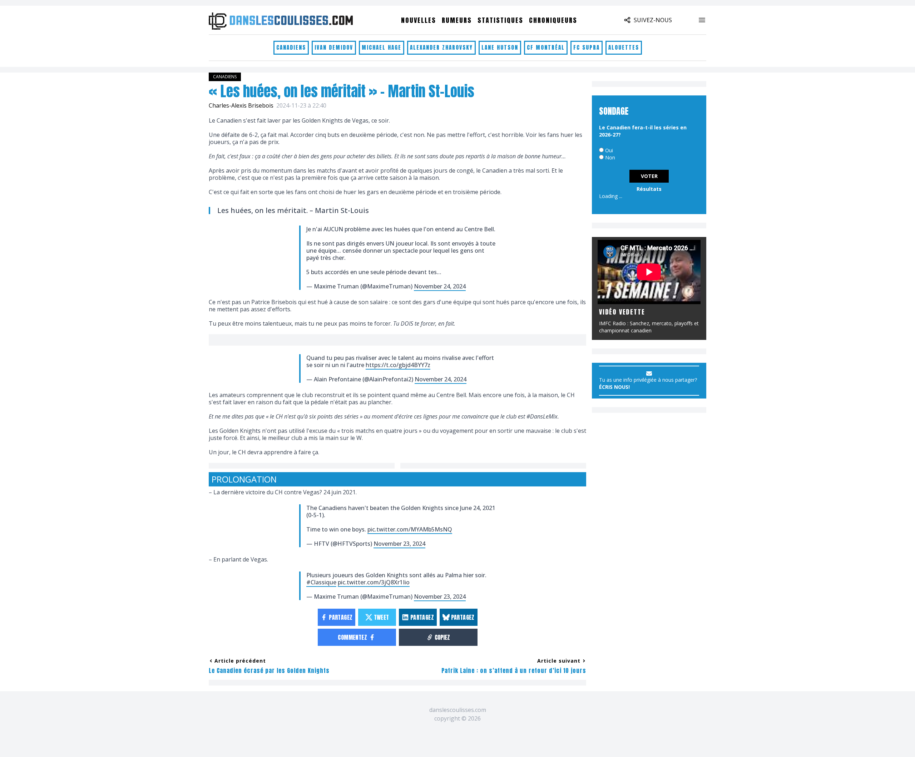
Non (610, 157)
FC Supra (586, 47)
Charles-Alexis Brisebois (241, 105)
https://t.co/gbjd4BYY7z (398, 365)
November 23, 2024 (399, 544)
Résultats (649, 188)
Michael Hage (381, 47)
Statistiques (500, 20)
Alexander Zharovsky (441, 47)
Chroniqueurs (553, 20)
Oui (609, 150)
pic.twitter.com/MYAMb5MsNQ (409, 529)
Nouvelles (418, 20)
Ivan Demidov (334, 47)
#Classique (321, 582)
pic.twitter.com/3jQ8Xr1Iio (374, 582)
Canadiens (291, 47)
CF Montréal (546, 47)
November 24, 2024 (440, 286)
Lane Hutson (499, 47)
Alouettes (623, 47)
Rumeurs (457, 20)
